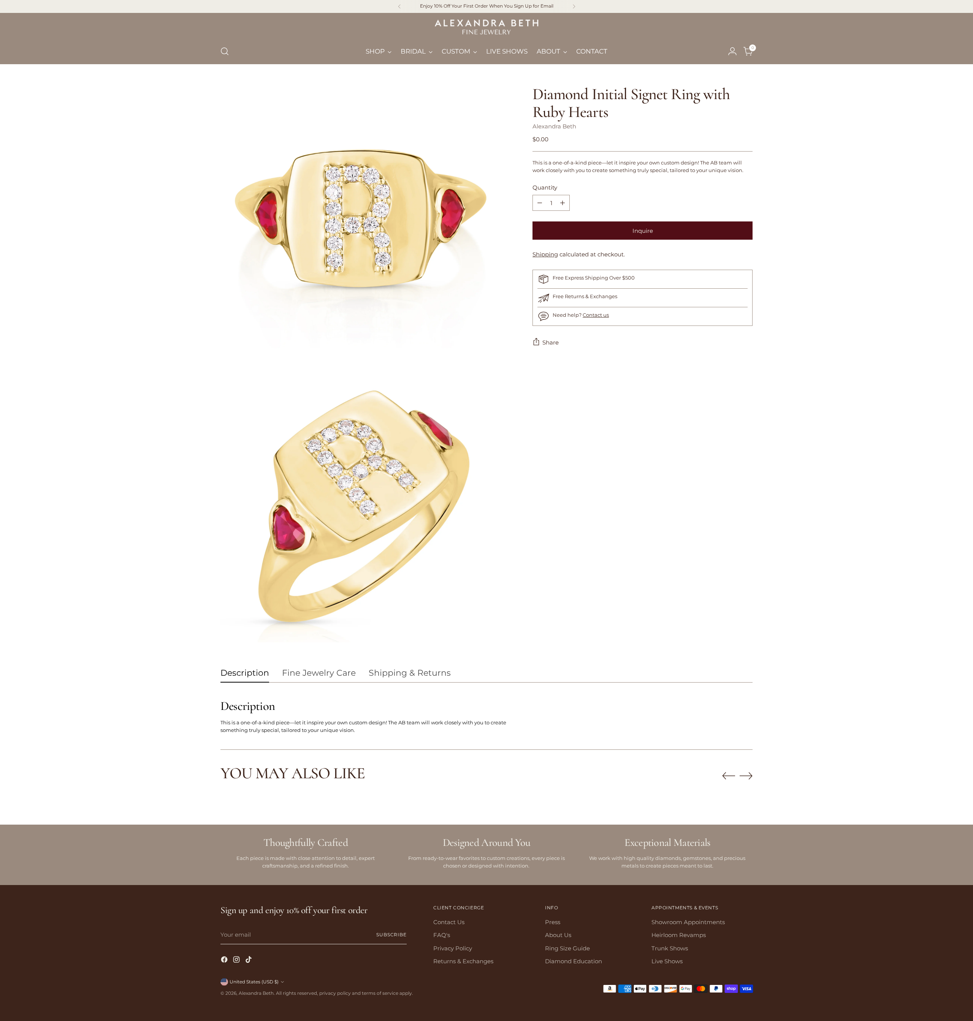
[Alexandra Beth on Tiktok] (498, 608)
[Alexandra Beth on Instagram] (486, 608)
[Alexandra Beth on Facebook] (474, 608)
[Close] (582, 405)
